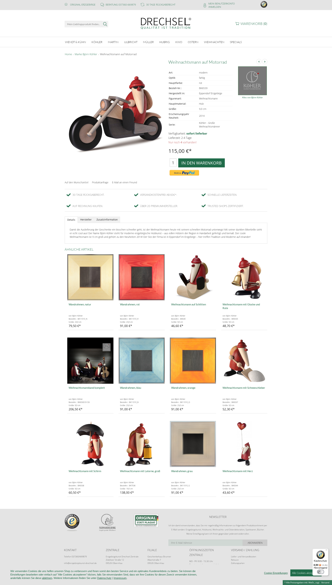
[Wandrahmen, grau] (193, 444)
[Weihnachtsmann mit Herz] (244, 444)
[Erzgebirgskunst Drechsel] (166, 23)
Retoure (235, 559)
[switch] (320, 572)
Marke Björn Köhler (86, 54)
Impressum (120, 578)
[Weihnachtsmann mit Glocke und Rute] (244, 277)
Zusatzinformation (107, 219)
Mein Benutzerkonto (221, 3)
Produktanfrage (100, 182)
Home (68, 54)
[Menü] (326, 551)
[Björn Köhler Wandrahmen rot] (142, 277)
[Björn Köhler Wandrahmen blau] (142, 361)
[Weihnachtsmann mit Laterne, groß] (142, 444)
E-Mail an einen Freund (124, 182)
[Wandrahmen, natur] (90, 277)
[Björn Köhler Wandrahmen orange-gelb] (193, 361)
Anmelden (214, 6)
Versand (325, 582)
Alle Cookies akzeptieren (306, 573)
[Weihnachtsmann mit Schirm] (90, 444)
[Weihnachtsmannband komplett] (90, 361)
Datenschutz (104, 578)
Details (71, 219)
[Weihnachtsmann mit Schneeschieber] (244, 361)
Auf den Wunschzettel (76, 182)
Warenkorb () (254, 23)
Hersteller (86, 219)
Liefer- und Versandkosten (243, 556)
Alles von (252, 97)
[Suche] (105, 24)
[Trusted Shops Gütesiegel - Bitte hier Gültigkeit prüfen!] (263, 4)
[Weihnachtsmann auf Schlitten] (193, 277)
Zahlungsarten (238, 563)
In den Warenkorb (201, 163)
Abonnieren (255, 542)
